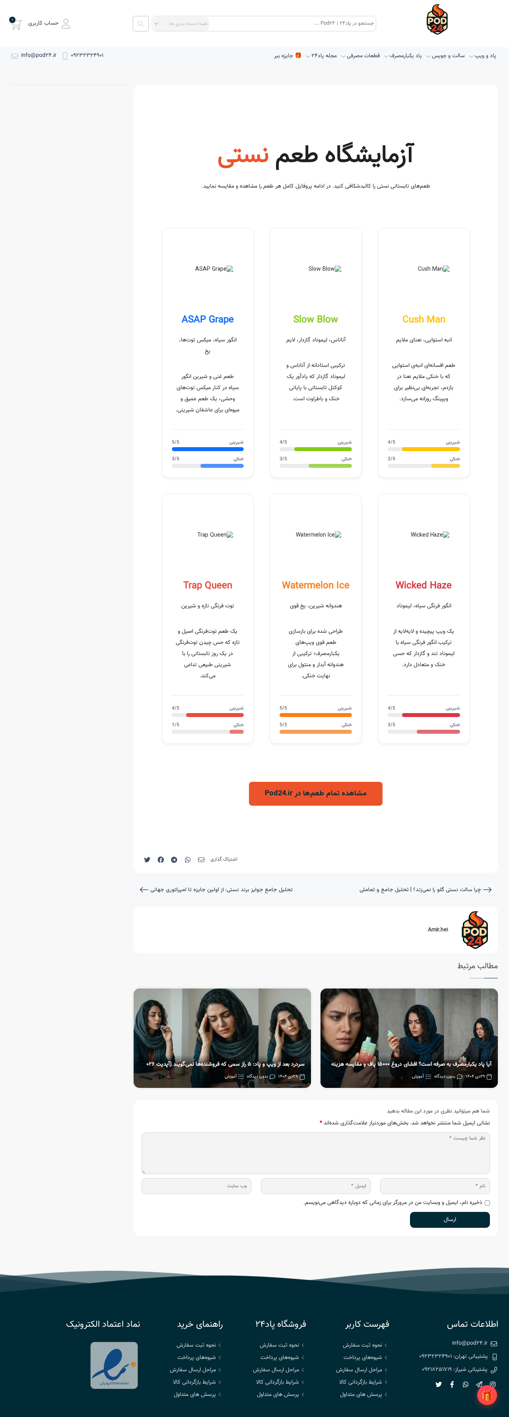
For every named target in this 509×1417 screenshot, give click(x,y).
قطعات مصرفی (363, 56)
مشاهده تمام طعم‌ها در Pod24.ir (316, 793)
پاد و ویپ (485, 56)
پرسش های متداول (361, 1394)
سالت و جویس (448, 56)
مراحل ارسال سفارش (359, 1370)
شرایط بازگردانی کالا (360, 1382)
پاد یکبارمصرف (406, 56)
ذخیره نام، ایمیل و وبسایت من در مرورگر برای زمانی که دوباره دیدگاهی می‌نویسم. (392, 1202)
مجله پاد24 (324, 56)
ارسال (450, 1219)
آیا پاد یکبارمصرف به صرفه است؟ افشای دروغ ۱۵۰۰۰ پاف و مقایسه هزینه (411, 1064)
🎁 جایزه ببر (287, 56)
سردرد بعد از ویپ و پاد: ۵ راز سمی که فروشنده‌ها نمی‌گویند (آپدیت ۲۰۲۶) (223, 1064)
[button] (49, 24)
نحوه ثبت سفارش (362, 1345)
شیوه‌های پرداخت (363, 1357)
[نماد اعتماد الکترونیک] (114, 1365)
